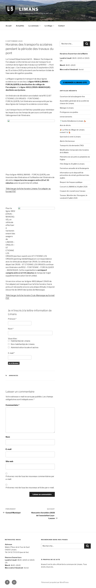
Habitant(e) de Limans (20, 341)
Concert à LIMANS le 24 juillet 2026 (73, 187)
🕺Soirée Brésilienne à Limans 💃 (73, 121)
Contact (61, 26)
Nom (10, 329)
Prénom (12, 319)
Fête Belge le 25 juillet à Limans (72, 164)
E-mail (11, 353)
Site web (9, 461)
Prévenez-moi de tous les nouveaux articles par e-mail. (30, 488)
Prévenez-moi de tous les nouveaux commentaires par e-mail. (30, 477)
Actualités (20, 26)
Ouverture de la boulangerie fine (72, 97)
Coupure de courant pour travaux (72, 191)
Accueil (8, 26)
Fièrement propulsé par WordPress (55, 582)
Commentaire (12, 405)
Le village (48, 26)
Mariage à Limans (67, 108)
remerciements (66, 117)
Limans (29, 9)
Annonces (13, 375)
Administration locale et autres (24, 347)
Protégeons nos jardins (69, 112)
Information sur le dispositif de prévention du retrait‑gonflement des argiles (74, 175)
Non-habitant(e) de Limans (22, 344)
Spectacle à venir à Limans (70, 137)
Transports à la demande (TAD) (72, 145)
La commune (33, 26)
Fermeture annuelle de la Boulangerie (74, 168)
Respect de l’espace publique (71, 182)
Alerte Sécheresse (67, 141)
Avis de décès (65, 125)
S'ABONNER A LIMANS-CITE (75, 82)
